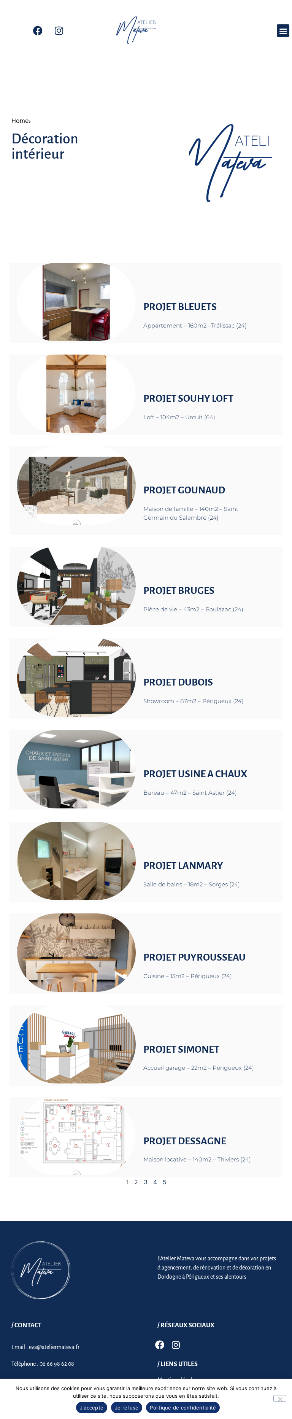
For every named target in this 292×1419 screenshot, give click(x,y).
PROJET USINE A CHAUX (195, 774)
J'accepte (91, 1408)
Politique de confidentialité (183, 1408)
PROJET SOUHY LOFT (188, 398)
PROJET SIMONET (181, 1049)
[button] (283, 30)
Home (20, 120)
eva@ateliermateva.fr (54, 1347)
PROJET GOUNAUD (184, 490)
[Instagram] (58, 30)
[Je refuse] (279, 1398)
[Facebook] (38, 30)
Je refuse (126, 1408)
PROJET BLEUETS (180, 307)
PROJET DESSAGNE (184, 1141)
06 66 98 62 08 (57, 1364)
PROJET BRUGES (178, 590)
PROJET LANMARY (183, 866)
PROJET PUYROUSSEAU (194, 957)
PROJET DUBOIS (178, 682)
